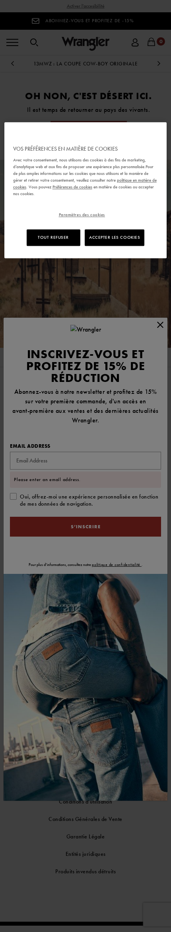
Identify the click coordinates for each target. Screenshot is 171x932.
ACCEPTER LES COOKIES (114, 237)
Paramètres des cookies (82, 215)
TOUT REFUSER (53, 237)
